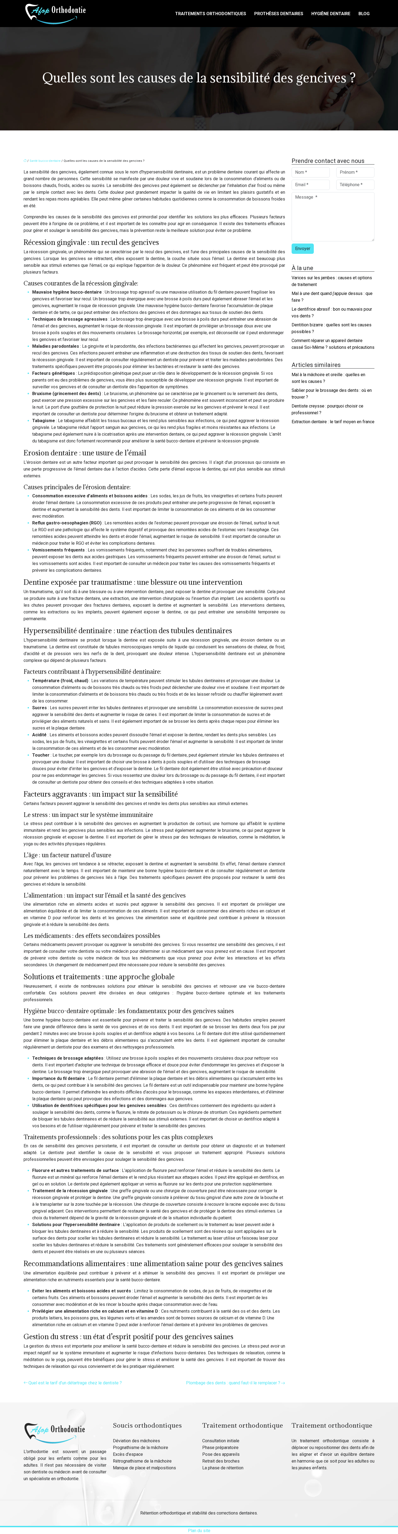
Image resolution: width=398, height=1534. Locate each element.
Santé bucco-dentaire (45, 161)
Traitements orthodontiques (210, 13)
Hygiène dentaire (330, 13)
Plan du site (199, 1530)
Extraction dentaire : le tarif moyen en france (333, 421)
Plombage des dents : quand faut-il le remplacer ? (233, 1382)
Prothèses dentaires (278, 13)
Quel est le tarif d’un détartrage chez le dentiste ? (75, 1382)
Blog (364, 13)
